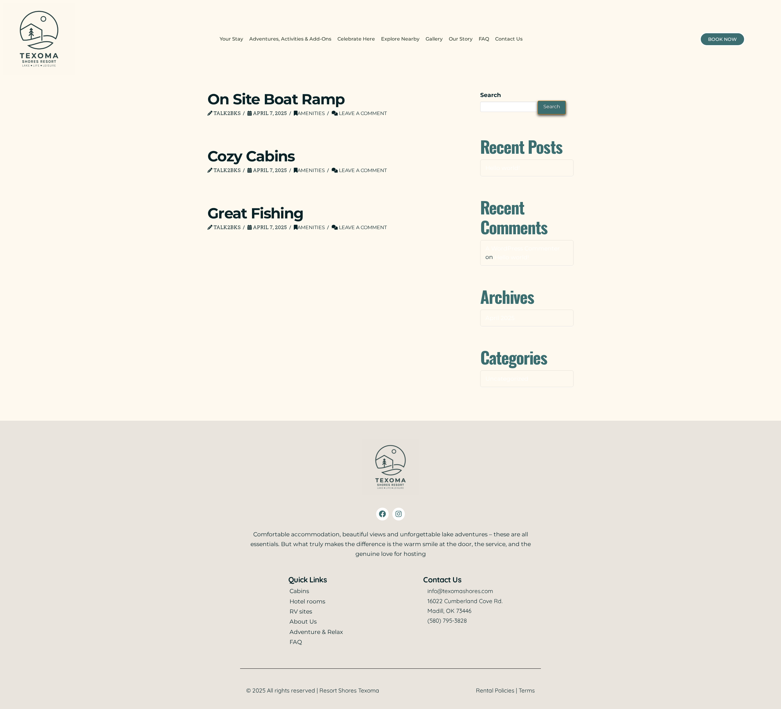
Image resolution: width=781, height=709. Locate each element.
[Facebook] (382, 514)
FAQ (484, 39)
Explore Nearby (400, 39)
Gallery (434, 39)
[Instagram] (398, 514)
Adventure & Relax (316, 631)
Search (490, 95)
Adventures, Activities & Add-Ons (290, 39)
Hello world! (502, 167)
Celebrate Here (356, 39)
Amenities (311, 113)
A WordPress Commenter (522, 248)
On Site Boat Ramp (276, 99)
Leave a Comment (362, 113)
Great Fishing (255, 213)
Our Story (461, 39)
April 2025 (500, 317)
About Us (303, 621)
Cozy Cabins (251, 156)
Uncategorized (506, 378)
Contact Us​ (509, 39)
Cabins (299, 591)
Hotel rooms (307, 601)
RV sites (301, 611)
